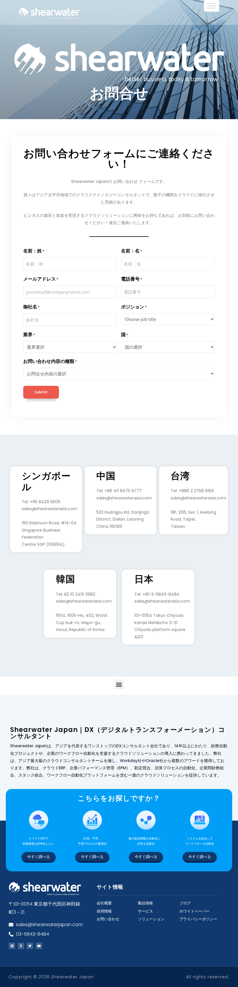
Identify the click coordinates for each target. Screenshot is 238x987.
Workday (129, 761)
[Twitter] (30, 946)
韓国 (65, 579)
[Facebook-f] (21, 946)
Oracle (152, 761)
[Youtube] (39, 946)
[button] (119, 684)
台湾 (180, 476)
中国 (106, 476)
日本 (144, 579)
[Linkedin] (12, 946)
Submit (41, 392)
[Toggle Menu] (211, 5)
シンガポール (46, 481)
